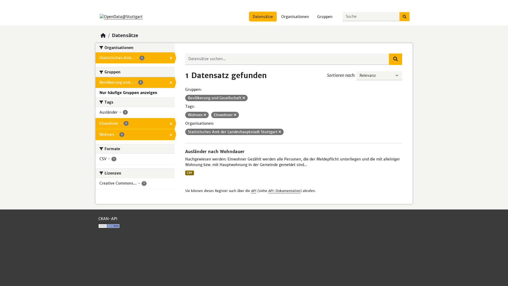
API (253, 191)
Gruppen (325, 16)
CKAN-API (107, 218)
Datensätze (263, 16)
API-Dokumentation (284, 191)
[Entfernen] (244, 98)
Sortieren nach (340, 75)
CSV (189, 173)
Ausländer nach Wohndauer (214, 151)
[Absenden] (405, 16)
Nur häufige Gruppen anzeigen (128, 92)
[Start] (103, 35)
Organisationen (295, 16)
